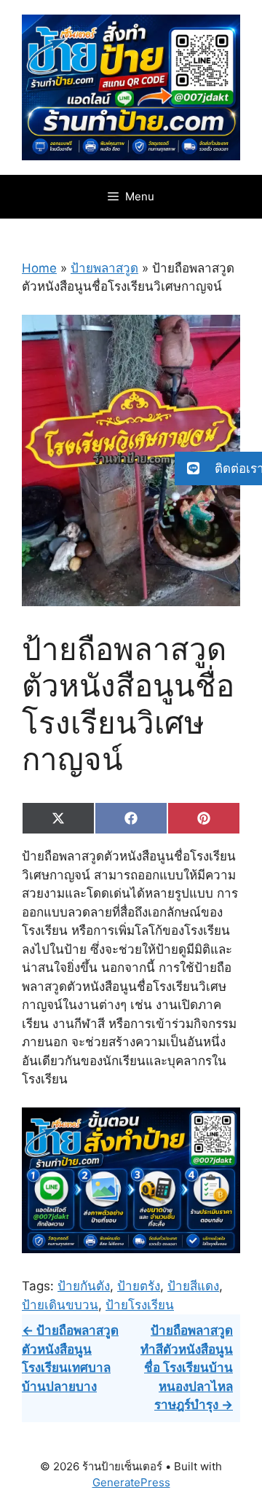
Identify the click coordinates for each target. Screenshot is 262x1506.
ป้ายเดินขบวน (60, 1305)
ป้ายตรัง (138, 1286)
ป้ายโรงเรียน (140, 1305)
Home (39, 268)
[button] (218, 468)
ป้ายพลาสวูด (104, 268)
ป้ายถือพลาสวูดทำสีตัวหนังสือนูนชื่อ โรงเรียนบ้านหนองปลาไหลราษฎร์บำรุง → (186, 1367)
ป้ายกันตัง (83, 1286)
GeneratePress (131, 1482)
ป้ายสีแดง (193, 1286)
